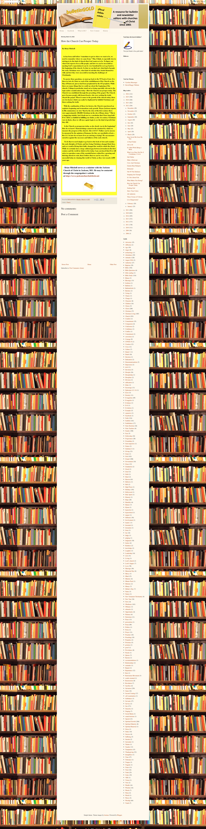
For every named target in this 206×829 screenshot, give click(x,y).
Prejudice (128, 640)
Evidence (128, 403)
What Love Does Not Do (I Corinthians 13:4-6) (135, 153)
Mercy (127, 574)
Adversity (128, 242)
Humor (127, 505)
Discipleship (129, 375)
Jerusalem (128, 528)
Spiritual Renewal (130, 727)
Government (129, 461)
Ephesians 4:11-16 (130, 390)
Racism (127, 658)
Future (127, 446)
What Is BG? (82, 31)
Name (127, 591)
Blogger (119, 815)
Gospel (127, 459)
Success (127, 734)
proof (127, 647)
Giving (127, 451)
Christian (128, 311)
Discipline (128, 377)
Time (127, 757)
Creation (127, 344)
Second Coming (130, 693)
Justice (127, 543)
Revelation (128, 683)
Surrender (128, 742)
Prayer (127, 632)
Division (127, 380)
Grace (127, 464)
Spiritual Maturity (130, 724)
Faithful (127, 421)
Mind (127, 576)
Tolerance (128, 760)
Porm (127, 630)
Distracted (130, 169)
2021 (127, 210)
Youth (127, 803)
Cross (127, 347)
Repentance (128, 670)
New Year (128, 599)
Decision (128, 357)
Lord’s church (129, 561)
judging (127, 538)
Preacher (128, 635)
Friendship (128, 441)
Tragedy (127, 765)
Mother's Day (129, 589)
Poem (127, 625)
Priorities (128, 642)
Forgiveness (129, 439)
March (130, 134)
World (127, 795)
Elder (127, 385)
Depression (128, 365)
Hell (126, 484)
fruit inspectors (129, 444)
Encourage (128, 388)
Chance (127, 296)
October (130, 114)
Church (68, 202)
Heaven (127, 479)
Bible (127, 268)
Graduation (128, 467)
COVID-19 (128, 342)
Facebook (70, 31)
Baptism (127, 265)
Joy (126, 533)
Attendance (128, 255)
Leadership (128, 553)
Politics (127, 627)
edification (128, 382)
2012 (127, 222)
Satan (127, 691)
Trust (126, 770)
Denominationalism (131, 362)
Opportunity (129, 612)
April (129, 131)
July (129, 123)
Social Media (129, 714)
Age (126, 247)
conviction (128, 337)
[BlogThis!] (97, 200)
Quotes (127, 655)
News (127, 602)
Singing (127, 711)
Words (127, 790)
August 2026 (129, 260)
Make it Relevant (132, 160)
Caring (127, 293)
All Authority (131, 194)
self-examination (130, 696)
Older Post (113, 264)
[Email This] (95, 200)
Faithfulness (129, 423)
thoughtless (128, 755)
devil (126, 367)
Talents (127, 744)
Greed (127, 469)
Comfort (127, 319)
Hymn (127, 507)
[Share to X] (99, 200)
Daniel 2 (127, 352)
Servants (127, 701)
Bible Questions (130, 270)
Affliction (128, 245)
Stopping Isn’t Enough (134, 175)
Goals (127, 454)
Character (128, 301)
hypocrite (128, 510)
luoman (106, 815)
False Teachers (129, 428)
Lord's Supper (129, 563)
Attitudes (128, 258)
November (131, 111)
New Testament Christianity (133, 597)
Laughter (128, 551)
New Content (94, 31)
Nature (127, 594)
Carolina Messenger (131, 82)
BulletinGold (129, 288)
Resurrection (129, 681)
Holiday (127, 490)
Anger (127, 250)
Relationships (129, 663)
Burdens (127, 291)
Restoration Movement (132, 676)
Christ (127, 309)
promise (127, 645)
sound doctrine (129, 716)
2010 (127, 228)
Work (127, 793)
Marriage (128, 568)
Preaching (128, 637)
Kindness (128, 546)
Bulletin (127, 286)
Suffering (128, 737)
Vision (127, 780)
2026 (127, 94)
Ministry (127, 579)
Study (127, 732)
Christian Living (130, 314)
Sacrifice (128, 686)
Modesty (127, 584)
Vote (126, 783)
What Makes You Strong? (135, 180)
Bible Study (129, 275)
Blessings (128, 280)
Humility (128, 502)
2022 (127, 106)
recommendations (130, 660)
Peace (127, 619)
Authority (128, 263)
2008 (127, 233)
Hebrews (128, 482)
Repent (127, 668)
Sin (126, 706)
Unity (127, 775)
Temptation (128, 749)
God (126, 456)
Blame (127, 278)
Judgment (128, 540)
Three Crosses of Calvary (134, 197)
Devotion (128, 370)
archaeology (129, 252)
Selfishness (128, 698)
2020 (127, 213)
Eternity (127, 395)
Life (126, 556)
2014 (127, 216)
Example (128, 410)
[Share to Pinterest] (103, 200)
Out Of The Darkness (133, 172)
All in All (130, 145)
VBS (126, 778)
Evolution (128, 408)
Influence (128, 517)
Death (127, 354)
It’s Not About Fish (133, 177)
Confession (128, 326)
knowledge (128, 548)
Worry (127, 798)
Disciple (127, 372)
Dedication (128, 359)
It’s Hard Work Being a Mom (134, 148)
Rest (126, 673)
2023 (127, 103)
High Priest (128, 487)
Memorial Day (129, 571)
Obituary (128, 607)
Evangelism (128, 398)
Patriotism (128, 617)
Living (127, 558)
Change (127, 298)
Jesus (126, 530)
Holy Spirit (128, 495)
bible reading (129, 273)
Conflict (127, 331)
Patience (127, 614)
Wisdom (127, 788)
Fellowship (128, 436)
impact (127, 515)
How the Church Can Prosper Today (133, 184)
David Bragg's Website (132, 85)
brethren (127, 283)
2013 (127, 219)
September (131, 117)
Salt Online (130, 157)
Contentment (129, 334)
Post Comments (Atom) (77, 268)
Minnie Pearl (129, 581)
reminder (128, 665)
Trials (127, 767)
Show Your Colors (132, 191)
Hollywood (128, 492)
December (131, 108)
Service (127, 704)
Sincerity (128, 709)
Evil (126, 405)
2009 (127, 230)
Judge (127, 535)
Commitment (129, 321)
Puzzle (127, 653)
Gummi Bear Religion (134, 166)
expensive (128, 413)
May (129, 129)
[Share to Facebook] (101, 200)
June (129, 126)
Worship (127, 800)
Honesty (127, 497)
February (130, 203)
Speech (127, 719)
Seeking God (131, 188)
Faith (126, 418)
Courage (127, 339)
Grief (127, 472)
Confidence (128, 329)
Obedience (128, 604)
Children (128, 303)
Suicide (127, 739)
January (130, 206)
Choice (127, 306)
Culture (127, 349)
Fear (126, 433)
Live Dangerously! (133, 200)
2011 (127, 225)
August (130, 120)
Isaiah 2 (127, 523)
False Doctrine (129, 426)
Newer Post (65, 264)
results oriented (130, 678)
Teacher (127, 747)
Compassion (129, 324)
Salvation (128, 688)
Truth (127, 772)
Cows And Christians (133, 163)
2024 (127, 100)
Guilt (126, 474)
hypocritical (129, 512)
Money (127, 586)
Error (127, 393)
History (105, 31)
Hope (127, 500)
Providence (128, 650)
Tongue (127, 762)
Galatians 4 (128, 449)
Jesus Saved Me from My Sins (134, 138)
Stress (127, 729)
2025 (127, 97)
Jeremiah (128, 525)
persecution (128, 622)
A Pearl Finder (131, 142)
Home (62, 31)
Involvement (129, 520)
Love (126, 566)
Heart (127, 477)
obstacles (128, 609)
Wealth (127, 785)
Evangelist (128, 400)
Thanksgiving (129, 752)
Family (127, 431)
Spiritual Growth (130, 721)
